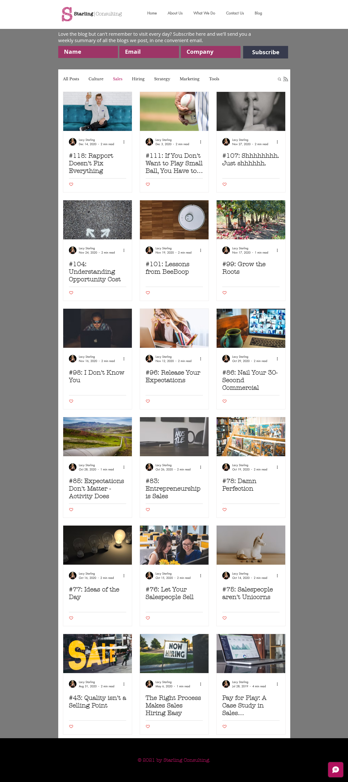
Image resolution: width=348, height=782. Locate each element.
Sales (117, 78)
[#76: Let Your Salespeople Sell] (174, 545)
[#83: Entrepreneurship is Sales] (174, 436)
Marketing (190, 78)
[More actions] (125, 142)
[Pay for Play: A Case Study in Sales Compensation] (251, 653)
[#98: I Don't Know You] (97, 328)
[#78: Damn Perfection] (251, 436)
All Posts (71, 78)
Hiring (138, 78)
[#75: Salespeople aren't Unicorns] (251, 545)
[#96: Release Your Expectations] (174, 328)
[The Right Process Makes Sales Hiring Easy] (174, 653)
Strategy (162, 78)
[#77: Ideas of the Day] (97, 545)
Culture (96, 78)
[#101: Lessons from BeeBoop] (174, 219)
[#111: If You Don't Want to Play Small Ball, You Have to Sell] (174, 111)
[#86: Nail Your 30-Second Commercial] (251, 328)
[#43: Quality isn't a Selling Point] (97, 653)
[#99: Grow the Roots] (251, 219)
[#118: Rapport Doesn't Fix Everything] (97, 111)
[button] (279, 79)
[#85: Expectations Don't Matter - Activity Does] (97, 436)
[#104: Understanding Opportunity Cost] (97, 219)
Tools (214, 78)
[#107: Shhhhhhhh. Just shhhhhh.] (251, 111)
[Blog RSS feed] (285, 79)
